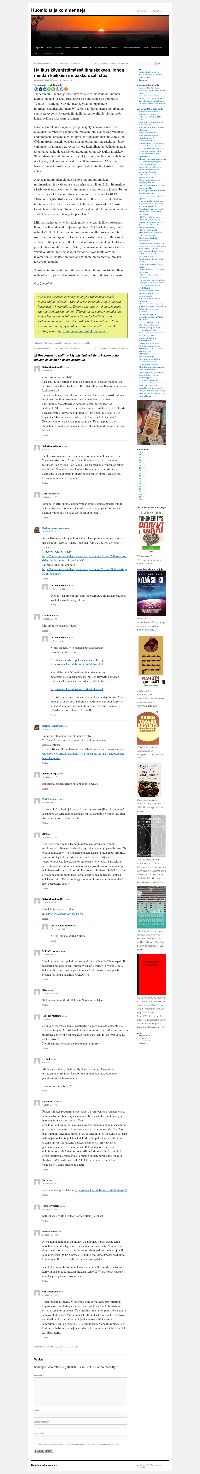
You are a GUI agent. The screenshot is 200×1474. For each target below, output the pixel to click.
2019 (140, 470)
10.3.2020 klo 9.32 (58, 589)
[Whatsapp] (49, 89)
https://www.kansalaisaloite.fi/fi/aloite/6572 (101, 1190)
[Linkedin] (45, 89)
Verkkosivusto (39, 1433)
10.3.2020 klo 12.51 (50, 777)
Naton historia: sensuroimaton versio (151, 332)
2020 (140, 468)
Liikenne (58, 47)
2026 (140, 452)
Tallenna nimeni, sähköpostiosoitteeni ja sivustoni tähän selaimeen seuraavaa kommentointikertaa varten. (80, 1444)
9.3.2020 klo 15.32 (49, 370)
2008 (140, 494)
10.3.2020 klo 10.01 (50, 729)
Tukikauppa (143, 80)
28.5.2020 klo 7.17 (49, 1183)
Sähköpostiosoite (41, 1421)
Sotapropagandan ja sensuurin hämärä (152, 280)
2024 (140, 457)
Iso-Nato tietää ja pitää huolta (149, 343)
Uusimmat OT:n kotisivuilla (150, 108)
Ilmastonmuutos (72, 47)
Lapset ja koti (48, 53)
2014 (140, 483)
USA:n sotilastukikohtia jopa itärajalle (152, 304)
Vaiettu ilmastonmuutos (147, 193)
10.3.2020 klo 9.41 (58, 641)
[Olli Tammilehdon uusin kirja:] (151, 553)
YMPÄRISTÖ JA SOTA (148, 354)
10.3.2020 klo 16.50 (50, 802)
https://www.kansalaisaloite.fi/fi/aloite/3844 (77, 689)
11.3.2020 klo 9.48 (49, 902)
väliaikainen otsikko (146, 256)
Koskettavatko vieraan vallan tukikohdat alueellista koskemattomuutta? (149, 293)
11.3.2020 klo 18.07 (50, 954)
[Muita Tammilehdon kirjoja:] (151, 615)
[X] (40, 89)
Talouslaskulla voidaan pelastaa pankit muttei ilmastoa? (57, 63)
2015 (140, 481)
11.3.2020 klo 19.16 (50, 993)
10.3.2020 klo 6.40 (49, 531)
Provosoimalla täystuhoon (148, 330)
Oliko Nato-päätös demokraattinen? (151, 372)
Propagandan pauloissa (147, 335)
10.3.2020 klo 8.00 (49, 619)
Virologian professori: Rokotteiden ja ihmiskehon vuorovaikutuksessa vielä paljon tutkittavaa (152, 393)
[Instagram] (57, 89)
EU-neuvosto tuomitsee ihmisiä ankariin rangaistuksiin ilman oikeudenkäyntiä (150, 153)
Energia (49, 47)
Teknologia (86, 47)
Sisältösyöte (143, 1038)
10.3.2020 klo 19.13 (50, 837)
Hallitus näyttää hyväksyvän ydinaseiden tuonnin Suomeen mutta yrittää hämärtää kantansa (151, 367)
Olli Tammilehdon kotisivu (148, 72)
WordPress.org (144, 1043)
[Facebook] (36, 89)
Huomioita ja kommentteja (58, 10)
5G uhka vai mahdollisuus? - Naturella (62, 1346)
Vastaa (45, 435)
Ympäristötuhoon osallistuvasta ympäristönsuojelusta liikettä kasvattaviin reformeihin (150, 169)
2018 (140, 473)
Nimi (36, 1410)
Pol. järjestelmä (100, 47)
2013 (140, 486)
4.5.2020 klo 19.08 (58, 929)
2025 (140, 454)
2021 (140, 465)
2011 (140, 491)
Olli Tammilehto (66, 80)
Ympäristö (38, 47)
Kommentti (39, 1375)
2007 (140, 497)
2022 (140, 462)
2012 (140, 489)
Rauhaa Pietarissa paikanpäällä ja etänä (152, 246)
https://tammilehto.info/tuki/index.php (82, 331)
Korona (60, 53)
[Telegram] (62, 89)
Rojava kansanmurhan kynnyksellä (151, 209)
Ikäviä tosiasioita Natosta (147, 235)
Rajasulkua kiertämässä (147, 140)
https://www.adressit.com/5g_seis (62, 913)
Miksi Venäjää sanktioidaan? (149, 96)
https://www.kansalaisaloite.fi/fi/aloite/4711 (77, 664)
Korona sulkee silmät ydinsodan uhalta (111, 63)
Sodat (145, 47)
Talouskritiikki (156, 47)
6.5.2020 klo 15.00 (49, 1062)
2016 (140, 478)
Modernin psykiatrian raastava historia (152, 190)
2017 (140, 476)
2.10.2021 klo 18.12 (50, 1235)
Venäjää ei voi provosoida (148, 132)
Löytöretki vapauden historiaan (149, 346)
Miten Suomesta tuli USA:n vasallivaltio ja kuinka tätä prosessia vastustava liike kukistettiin (151, 251)
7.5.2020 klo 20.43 (49, 1105)
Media (37, 53)
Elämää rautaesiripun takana (148, 361)
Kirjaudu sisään (144, 1035)
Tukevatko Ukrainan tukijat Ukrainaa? (152, 101)
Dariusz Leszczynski (52, 528)
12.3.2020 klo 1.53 (49, 1019)
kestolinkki (72, 343)
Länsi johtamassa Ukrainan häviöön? (151, 243)
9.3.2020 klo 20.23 (49, 497)
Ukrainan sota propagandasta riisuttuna (152, 159)
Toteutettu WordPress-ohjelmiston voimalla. (151, 1466)
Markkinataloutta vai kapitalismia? (151, 203)
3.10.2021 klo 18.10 (50, 1295)
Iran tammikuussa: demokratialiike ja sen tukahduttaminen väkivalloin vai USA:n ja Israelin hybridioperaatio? (151, 146)
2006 (140, 499)
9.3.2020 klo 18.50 (49, 449)
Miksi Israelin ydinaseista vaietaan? (151, 201)
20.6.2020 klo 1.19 (49, 1209)
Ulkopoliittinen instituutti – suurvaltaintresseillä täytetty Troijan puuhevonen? (151, 317)
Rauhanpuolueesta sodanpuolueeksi (151, 222)
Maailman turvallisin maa (147, 206)
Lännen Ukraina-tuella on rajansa (150, 98)
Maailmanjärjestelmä (131, 47)
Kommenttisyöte (144, 1041)
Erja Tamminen (50, 799)
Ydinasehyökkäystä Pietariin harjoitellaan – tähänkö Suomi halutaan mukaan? (152, 90)
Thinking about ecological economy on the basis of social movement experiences (152, 309)
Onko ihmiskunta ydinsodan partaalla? (152, 103)
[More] (66, 89)
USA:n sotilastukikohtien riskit (149, 322)
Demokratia (115, 47)
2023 (140, 460)
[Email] (53, 89)
